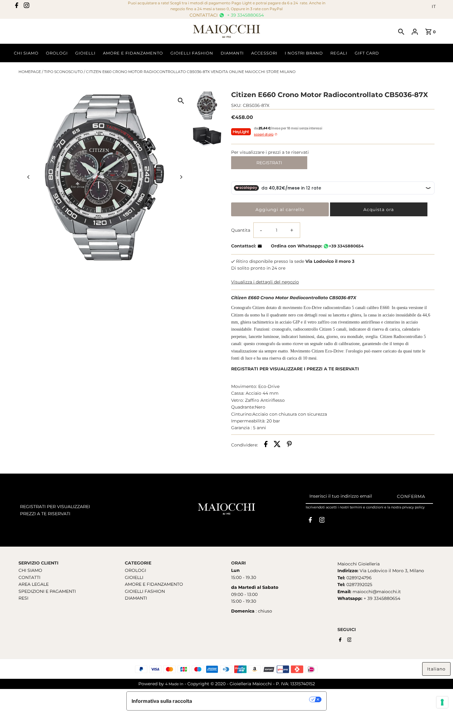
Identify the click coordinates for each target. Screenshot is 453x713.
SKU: (236, 105)
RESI (23, 598)
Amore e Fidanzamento (133, 53)
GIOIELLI (134, 577)
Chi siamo (26, 53)
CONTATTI (29, 577)
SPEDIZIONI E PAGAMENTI (47, 591)
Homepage (29, 71)
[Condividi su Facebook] (265, 445)
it (434, 6)
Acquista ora (378, 209)
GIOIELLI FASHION (145, 591)
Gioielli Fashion (191, 53)
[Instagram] (26, 6)
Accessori (264, 53)
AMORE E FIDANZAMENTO (154, 584)
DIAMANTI (136, 598)
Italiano (436, 669)
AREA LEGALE (33, 584)
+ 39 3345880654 (245, 15)
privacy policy (413, 507)
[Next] (181, 177)
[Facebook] (16, 6)
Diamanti (232, 53)
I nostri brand (304, 53)
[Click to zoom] (181, 101)
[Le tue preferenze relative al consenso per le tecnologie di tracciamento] (442, 702)
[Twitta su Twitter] (277, 445)
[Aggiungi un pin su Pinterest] (289, 445)
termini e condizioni (366, 507)
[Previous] (28, 177)
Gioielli (85, 53)
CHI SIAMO (30, 570)
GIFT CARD (367, 53)
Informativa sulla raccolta (162, 701)
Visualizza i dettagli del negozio (265, 282)
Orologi (57, 53)
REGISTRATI (269, 162)
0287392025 (358, 584)
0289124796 (358, 578)
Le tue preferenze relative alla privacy (253, 699)
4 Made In (174, 684)
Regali (338, 53)
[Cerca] (401, 31)
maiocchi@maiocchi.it (377, 591)
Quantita (240, 230)
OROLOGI (135, 570)
